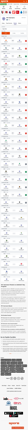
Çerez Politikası (10, 388)
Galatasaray (24, 365)
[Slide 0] (8, 353)
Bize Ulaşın (4, 385)
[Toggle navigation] (26, 1)
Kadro (19, 23)
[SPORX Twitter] (18, 378)
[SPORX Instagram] (15, 378)
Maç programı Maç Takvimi (6, 360)
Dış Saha (22, 33)
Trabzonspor (12, 368)
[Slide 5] (20, 353)
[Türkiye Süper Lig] (2, 12)
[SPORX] (14, 423)
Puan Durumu (9, 23)
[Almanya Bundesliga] (17, 12)
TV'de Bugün (20, 362)
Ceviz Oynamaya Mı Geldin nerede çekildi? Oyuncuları (14, 339)
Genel (6, 33)
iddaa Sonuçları (8, 374)
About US (18, 385)
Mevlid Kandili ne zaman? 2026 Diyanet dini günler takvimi (15, 346)
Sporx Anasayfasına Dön (18, 427)
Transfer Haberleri (14, 362)
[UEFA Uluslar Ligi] (6, 12)
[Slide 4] (18, 353)
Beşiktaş (7, 368)
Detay (3, 23)
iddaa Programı (18, 365)
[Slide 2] (13, 353)
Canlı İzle (2, 374)
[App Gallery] (13, 415)
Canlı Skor (13, 360)
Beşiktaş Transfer (12, 371)
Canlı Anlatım (3, 362)
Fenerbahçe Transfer (4, 371)
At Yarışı (8, 362)
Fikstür (15, 23)
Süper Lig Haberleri (11, 365)
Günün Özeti (16, 4)
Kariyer (13, 385)
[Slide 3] (15, 353)
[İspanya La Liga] (13, 12)
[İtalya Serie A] (21, 12)
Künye (9, 385)
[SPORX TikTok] (22, 378)
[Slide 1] (10, 353)
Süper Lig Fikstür (4, 365)
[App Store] (8, 413)
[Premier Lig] (10, 12)
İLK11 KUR (10, 4)
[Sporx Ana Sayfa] (5, 1)
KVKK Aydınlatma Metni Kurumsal (14, 391)
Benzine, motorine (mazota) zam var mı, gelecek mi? (14, 341)
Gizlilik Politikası (18, 388)
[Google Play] (18, 413)
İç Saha (14, 33)
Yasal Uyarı (23, 385)
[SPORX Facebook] (11, 378)
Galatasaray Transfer (19, 368)
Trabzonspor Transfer (20, 371)
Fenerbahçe (3, 368)
